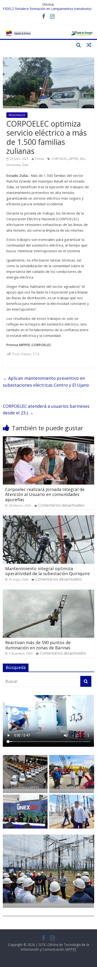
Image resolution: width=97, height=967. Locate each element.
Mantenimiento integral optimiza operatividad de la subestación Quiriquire (47, 571)
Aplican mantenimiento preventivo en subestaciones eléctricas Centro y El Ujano (46, 381)
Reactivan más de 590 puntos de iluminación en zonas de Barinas (38, 645)
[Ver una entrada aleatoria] (89, 45)
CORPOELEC (59, 159)
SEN (82, 159)
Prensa (39, 159)
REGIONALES (17, 115)
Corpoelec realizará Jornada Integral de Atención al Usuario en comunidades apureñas (45, 494)
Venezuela (13, 165)
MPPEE (73, 159)
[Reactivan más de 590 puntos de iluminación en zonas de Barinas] (48, 592)
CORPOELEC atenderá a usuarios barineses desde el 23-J (46, 409)
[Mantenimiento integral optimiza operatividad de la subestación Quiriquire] (48, 518)
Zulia (25, 165)
